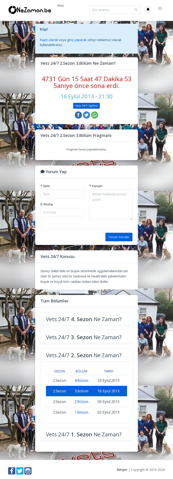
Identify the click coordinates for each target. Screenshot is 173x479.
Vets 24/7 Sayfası (86, 106)
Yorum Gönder (119, 237)
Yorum (95, 186)
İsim (45, 186)
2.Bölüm (81, 401)
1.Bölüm (81, 412)
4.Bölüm (81, 380)
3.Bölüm (81, 391)
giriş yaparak (76, 39)
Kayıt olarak (49, 39)
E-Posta (47, 204)
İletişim (122, 469)
